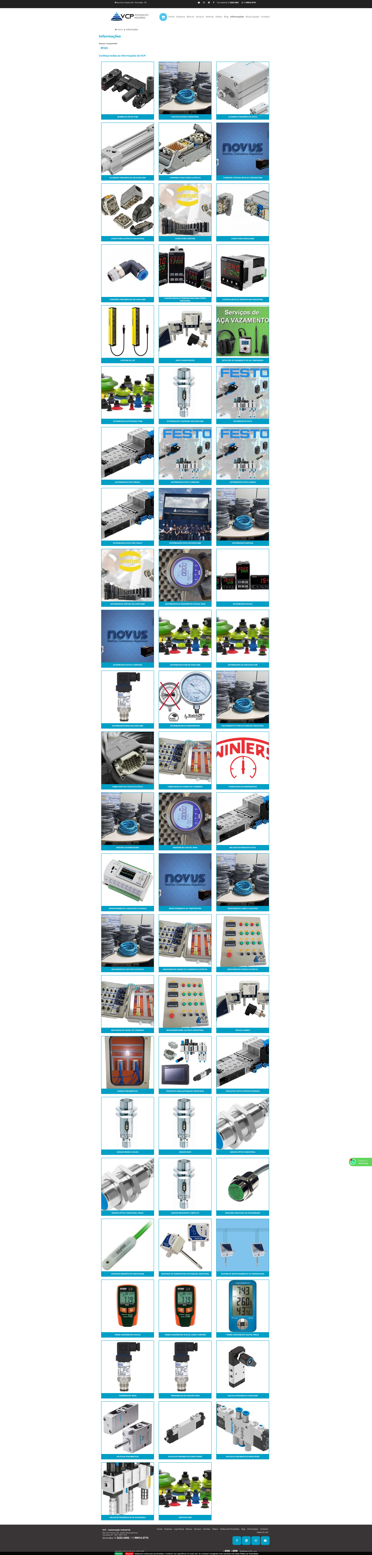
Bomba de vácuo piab (127, 117)
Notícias (210, 16)
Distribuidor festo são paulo (127, 543)
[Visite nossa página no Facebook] (213, 2)
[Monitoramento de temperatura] (185, 879)
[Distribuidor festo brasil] (127, 453)
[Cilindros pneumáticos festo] (243, 87)
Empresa (180, 16)
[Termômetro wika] (127, 1366)
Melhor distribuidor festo (242, 847)
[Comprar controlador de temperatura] (243, 148)
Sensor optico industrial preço (128, 1213)
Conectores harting (185, 238)
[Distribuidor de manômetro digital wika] (185, 575)
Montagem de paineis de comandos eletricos (185, 969)
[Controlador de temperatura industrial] (243, 270)
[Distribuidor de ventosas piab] (243, 635)
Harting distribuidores (127, 847)
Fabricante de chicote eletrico (127, 786)
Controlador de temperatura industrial (242, 299)
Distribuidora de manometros (185, 726)
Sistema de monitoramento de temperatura (242, 1274)
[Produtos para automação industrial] (185, 1062)
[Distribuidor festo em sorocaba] (185, 514)
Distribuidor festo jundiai (243, 482)
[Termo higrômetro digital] (127, 1305)
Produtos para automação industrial (185, 1091)
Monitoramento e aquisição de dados (127, 908)
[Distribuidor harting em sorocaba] (127, 575)
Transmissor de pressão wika (185, 1395)
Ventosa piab (185, 1517)
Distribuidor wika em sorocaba (127, 726)
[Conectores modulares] (243, 209)
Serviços (200, 16)
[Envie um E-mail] (199, 2)
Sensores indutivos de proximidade (242, 1213)
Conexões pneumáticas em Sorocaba (128, 299)
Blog (226, 16)
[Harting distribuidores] (127, 818)
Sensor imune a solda (127, 1152)
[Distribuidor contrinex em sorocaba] (185, 392)
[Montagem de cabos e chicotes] (243, 879)
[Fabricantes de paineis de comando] (185, 757)
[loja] (163, 17)
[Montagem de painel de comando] (127, 1001)
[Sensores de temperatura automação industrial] (185, 1244)
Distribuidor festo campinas (185, 482)
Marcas (190, 16)
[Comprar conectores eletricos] (185, 148)
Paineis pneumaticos (127, 1091)
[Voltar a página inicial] (129, 16)
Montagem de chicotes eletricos (127, 969)
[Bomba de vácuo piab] (127, 87)
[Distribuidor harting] (243, 514)
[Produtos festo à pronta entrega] (243, 1062)
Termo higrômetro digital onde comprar (185, 1335)
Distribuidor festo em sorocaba (185, 543)
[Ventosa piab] (185, 1488)
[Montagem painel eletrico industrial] (185, 1001)
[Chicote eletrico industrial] (185, 87)
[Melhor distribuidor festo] (243, 818)
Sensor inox (185, 1152)
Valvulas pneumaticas (128, 1456)
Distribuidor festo (242, 421)
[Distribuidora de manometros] (185, 696)
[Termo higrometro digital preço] (243, 1305)
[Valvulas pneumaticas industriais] (243, 1427)
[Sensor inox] (185, 1123)
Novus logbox (243, 1030)
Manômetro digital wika (185, 847)
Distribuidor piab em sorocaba (185, 665)
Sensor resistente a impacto (185, 1213)
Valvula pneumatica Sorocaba (243, 1395)
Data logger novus (185, 360)
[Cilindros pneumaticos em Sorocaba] (127, 148)
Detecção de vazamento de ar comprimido (242, 360)
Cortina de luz (127, 360)
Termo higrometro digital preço (242, 1335)
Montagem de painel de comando (127, 1030)
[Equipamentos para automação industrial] (243, 696)
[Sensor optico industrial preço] (127, 1184)
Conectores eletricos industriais (127, 238)
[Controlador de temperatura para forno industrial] (185, 270)
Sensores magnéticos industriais (127, 1274)
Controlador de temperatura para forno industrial (185, 299)
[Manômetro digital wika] (185, 818)
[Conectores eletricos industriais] (127, 209)
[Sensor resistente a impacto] (185, 1184)
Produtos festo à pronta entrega (243, 1091)
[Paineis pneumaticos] (127, 1062)
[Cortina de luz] (127, 331)
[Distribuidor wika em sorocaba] (127, 696)
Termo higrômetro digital (128, 1335)
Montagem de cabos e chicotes (243, 908)
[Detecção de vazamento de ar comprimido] (243, 331)
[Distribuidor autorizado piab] (127, 392)
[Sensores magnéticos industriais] (127, 1244)
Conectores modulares (242, 238)
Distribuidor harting (242, 543)
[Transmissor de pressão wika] (185, 1366)
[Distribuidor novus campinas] (127, 635)
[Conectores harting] (185, 209)
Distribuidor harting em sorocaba (127, 604)
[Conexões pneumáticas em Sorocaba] (127, 270)
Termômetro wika (127, 1395)
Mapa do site (262, 1532)
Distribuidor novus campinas (127, 665)
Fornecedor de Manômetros (243, 786)
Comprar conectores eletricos (185, 177)
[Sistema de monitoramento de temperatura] (243, 1244)
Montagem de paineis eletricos (242, 969)
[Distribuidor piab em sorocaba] (185, 635)
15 (249, 2)
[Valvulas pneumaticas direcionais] (185, 1427)
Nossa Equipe (252, 16)
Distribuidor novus (242, 604)
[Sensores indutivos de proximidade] (243, 1184)
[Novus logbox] (243, 1001)
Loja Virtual (179, 1529)
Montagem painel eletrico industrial (185, 1030)
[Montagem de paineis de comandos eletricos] (185, 940)
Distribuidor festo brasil (127, 482)
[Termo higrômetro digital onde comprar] (185, 1305)
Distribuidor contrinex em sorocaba (185, 421)
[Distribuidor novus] (243, 575)
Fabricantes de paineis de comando (185, 786)
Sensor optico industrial (242, 1152)
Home (171, 16)
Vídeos (218, 16)
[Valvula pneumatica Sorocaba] (243, 1366)
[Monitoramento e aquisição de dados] (127, 879)
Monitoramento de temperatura (185, 908)
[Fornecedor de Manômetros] (243, 757)
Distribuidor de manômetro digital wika (185, 604)
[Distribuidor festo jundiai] (243, 453)
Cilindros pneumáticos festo (242, 117)
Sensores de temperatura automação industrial (185, 1274)
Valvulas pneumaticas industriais (243, 1456)
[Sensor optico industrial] (243, 1123)
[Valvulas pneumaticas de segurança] (127, 1488)
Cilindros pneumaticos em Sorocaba (127, 177)
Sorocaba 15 (228, 2)
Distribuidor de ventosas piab (242, 665)
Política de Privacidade (229, 1529)
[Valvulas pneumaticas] (127, 1427)
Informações (237, 16)
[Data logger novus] (185, 331)
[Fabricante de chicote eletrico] (127, 757)
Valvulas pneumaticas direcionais (185, 1456)
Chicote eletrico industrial (185, 117)
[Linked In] (209, 2)
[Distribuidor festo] (243, 392)
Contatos (265, 16)
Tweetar (104, 47)
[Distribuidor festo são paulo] (127, 514)
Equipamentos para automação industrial (243, 726)
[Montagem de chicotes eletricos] (127, 940)
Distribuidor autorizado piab (127, 421)
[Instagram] (204, 2)
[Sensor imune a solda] (127, 1123)
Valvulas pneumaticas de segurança (128, 1517)
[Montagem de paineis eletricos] (243, 940)
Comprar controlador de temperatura (242, 177)
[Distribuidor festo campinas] (185, 453)
